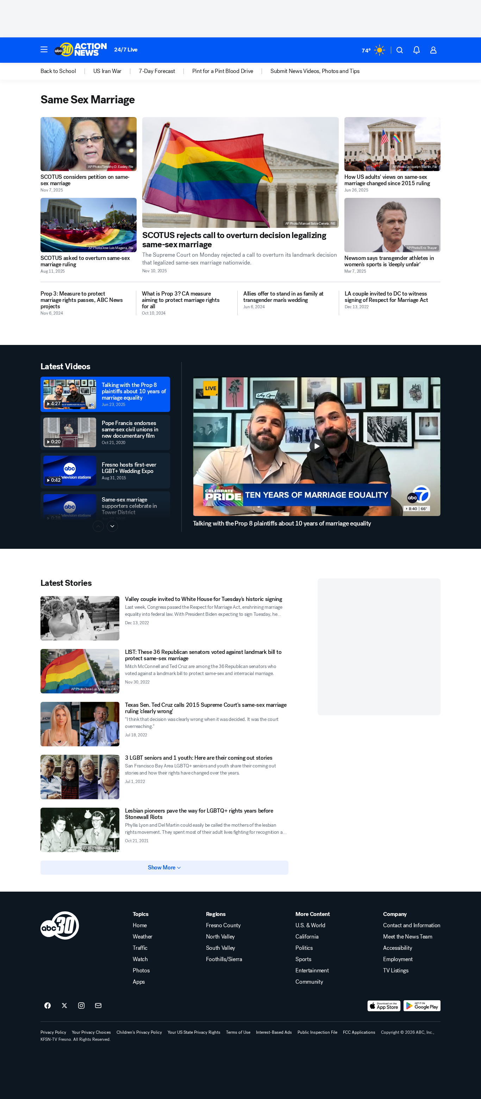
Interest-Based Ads (274, 1032)
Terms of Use (238, 1032)
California (306, 937)
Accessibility (397, 948)
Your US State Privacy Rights (194, 1032)
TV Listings (395, 970)
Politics (303, 948)
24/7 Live (126, 49)
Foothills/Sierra (224, 959)
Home (140, 925)
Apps (139, 982)
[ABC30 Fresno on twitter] (64, 1006)
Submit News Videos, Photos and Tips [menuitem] (315, 71)
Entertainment (312, 970)
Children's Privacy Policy (139, 1032)
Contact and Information (412, 925)
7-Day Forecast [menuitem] (157, 71)
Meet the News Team (407, 937)
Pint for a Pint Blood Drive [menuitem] (222, 71)
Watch (140, 959)
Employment (398, 959)
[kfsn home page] (59, 925)
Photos (141, 970)
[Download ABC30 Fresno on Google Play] (422, 1006)
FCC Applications (359, 1032)
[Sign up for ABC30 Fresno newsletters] (98, 1006)
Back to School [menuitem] (58, 71)
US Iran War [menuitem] (107, 71)
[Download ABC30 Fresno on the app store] (384, 1006)
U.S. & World (310, 925)
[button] (44, 49)
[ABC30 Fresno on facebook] (47, 1006)
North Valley (220, 937)
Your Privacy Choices (91, 1032)
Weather (142, 937)
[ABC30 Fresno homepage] (80, 50)
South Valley (220, 948)
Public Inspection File (317, 1032)
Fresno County (223, 925)
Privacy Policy (53, 1032)
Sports (303, 959)
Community (309, 982)
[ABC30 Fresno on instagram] (81, 1006)
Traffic (140, 948)
